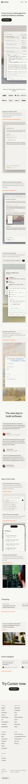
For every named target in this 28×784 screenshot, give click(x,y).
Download (17, 708)
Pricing (3, 715)
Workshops (17, 724)
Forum (16, 719)
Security (16, 743)
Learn (16, 715)
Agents (3, 708)
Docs (15, 712)
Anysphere (4, 748)
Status (16, 726)
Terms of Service (18, 734)
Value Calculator (18, 717)
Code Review (4, 717)
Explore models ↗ (7, 491)
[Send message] (22, 500)
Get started (6, 19)
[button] (15, 220)
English (5, 778)
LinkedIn (4, 758)
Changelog (17, 710)
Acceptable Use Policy (20, 736)
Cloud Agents (5, 722)
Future (3, 746)
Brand (2, 743)
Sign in (22, 2)
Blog (2, 736)
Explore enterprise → (8, 562)
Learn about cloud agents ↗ (10, 520)
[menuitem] (17, 503)
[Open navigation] (26, 2)
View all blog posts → (6, 671)
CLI (2, 719)
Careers (3, 734)
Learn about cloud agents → (9, 190)
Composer (4, 724)
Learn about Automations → (9, 340)
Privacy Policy (18, 739)
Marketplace (5, 726)
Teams (3, 710)
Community (4, 739)
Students (3, 741)
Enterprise (4, 712)
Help (16, 722)
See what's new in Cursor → (8, 611)
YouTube (4, 760)
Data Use (16, 741)
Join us (4, 630)
